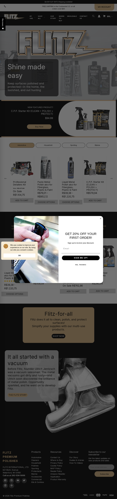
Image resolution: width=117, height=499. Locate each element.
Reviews (3, 22)
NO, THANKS (80, 265)
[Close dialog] (100, 218)
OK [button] (19, 255)
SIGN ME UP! (81, 258)
